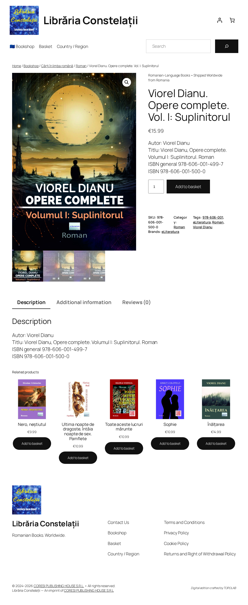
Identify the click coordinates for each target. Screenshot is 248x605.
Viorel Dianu (203, 227)
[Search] (226, 46)
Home (16, 65)
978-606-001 (212, 217)
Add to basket (188, 186)
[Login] (219, 20)
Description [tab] (31, 302)
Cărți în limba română (57, 65)
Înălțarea (216, 424)
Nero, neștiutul (32, 424)
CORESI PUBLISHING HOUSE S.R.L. (59, 585)
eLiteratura (202, 222)
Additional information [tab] (83, 302)
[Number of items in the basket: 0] (232, 20)
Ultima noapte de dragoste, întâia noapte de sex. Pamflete (78, 431)
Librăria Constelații (90, 20)
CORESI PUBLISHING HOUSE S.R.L (89, 590)
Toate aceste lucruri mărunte (124, 426)
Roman (81, 65)
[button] (126, 82)
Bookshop (31, 65)
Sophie (170, 424)
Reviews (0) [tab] (136, 302)
